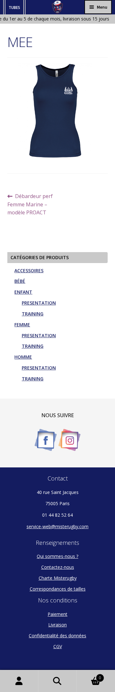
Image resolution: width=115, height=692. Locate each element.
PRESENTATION (39, 303)
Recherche (57, 681)
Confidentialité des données (57, 635)
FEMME (22, 325)
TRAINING (32, 314)
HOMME (23, 357)
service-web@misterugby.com (57, 526)
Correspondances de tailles (58, 589)
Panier (89, 675)
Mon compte (19, 681)
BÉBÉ (19, 281)
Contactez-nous (57, 567)
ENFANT (23, 292)
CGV (57, 646)
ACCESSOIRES (28, 270)
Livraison (57, 625)
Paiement (57, 614)
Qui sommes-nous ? (57, 556)
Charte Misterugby (58, 578)
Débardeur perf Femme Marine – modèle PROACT (30, 204)
